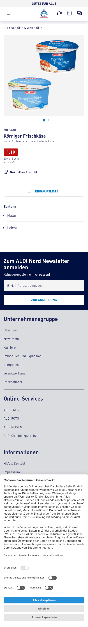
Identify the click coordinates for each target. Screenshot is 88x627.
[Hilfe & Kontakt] (79, 13)
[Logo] (44, 13)
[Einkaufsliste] (69, 13)
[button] (8, 14)
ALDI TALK (11, 409)
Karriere (10, 347)
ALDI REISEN (13, 427)
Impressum (12, 472)
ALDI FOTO (11, 418)
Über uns (10, 330)
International (13, 381)
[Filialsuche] (59, 13)
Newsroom (11, 338)
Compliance (12, 364)
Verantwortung (14, 373)
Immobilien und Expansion (23, 356)
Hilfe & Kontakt (14, 463)
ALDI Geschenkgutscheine (22, 435)
